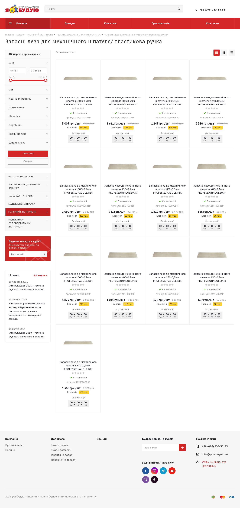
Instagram (154, 470)
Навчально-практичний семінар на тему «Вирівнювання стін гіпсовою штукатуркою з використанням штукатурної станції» (27, 311)
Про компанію (14, 445)
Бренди (102, 439)
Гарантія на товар (61, 455)
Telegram (163, 470)
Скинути (28, 161)
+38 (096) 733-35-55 (212, 9)
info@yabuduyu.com (215, 454)
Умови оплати (59, 445)
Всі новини (40, 275)
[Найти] (179, 8)
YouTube (172, 470)
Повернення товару (63, 459)
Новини (10, 450)
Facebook (145, 470)
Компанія (11, 439)
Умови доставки (61, 450)
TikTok (154, 479)
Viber (145, 479)
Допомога (58, 439)
